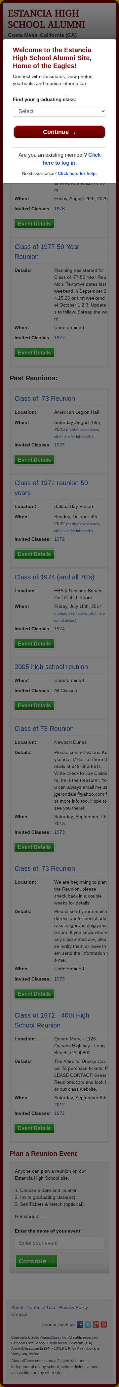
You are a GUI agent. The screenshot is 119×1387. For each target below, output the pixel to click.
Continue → (59, 132)
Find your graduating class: (44, 99)
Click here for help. (77, 173)
